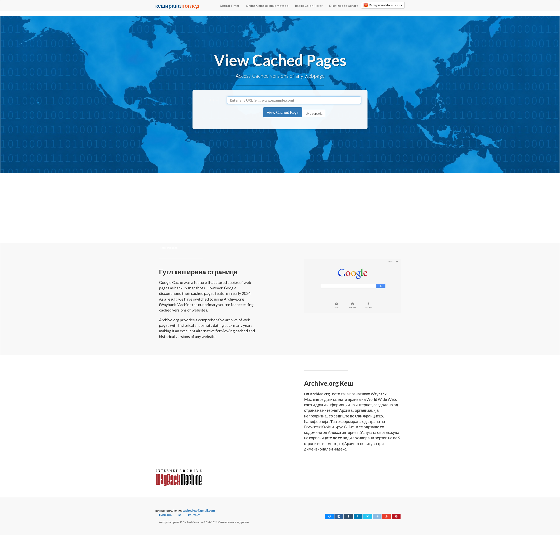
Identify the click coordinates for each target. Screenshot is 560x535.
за (180, 515)
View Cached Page (283, 112)
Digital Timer (229, 5)
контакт (194, 515)
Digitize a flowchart (343, 5)
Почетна (165, 515)
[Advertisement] (280, 150)
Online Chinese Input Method (267, 5)
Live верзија (314, 113)
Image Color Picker (309, 5)
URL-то (215, 100)
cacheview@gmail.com (198, 510)
